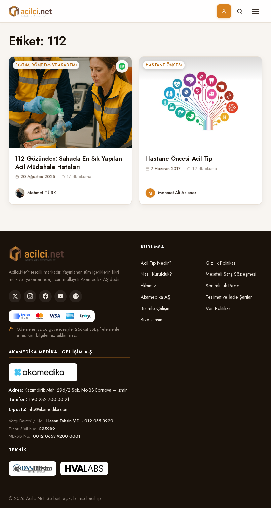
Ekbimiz (148, 285)
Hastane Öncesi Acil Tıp (178, 158)
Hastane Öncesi (164, 65)
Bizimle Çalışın (155, 308)
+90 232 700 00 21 (48, 399)
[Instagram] (30, 296)
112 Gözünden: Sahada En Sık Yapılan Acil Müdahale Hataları (68, 162)
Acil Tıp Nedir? (156, 263)
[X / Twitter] (15, 296)
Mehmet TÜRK (41, 192)
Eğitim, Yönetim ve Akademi (46, 65)
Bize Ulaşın (151, 319)
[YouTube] (60, 296)
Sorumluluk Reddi (223, 285)
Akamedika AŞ (155, 297)
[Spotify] (75, 296)
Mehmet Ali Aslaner (177, 192)
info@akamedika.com (48, 409)
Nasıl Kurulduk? (156, 274)
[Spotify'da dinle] (122, 66)
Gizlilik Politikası (221, 263)
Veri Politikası (219, 308)
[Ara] (240, 11)
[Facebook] (45, 296)
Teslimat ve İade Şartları (229, 297)
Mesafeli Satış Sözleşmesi (231, 274)
